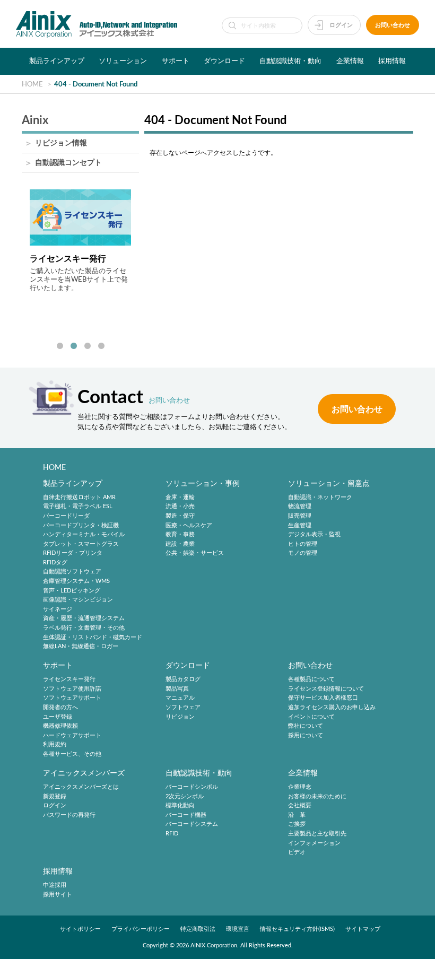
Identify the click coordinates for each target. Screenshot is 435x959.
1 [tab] (60, 346)
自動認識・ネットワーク (320, 497)
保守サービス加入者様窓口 (323, 698)
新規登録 (54, 796)
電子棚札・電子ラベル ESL (77, 507)
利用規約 (54, 745)
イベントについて (311, 717)
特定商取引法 (197, 929)
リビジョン (180, 717)
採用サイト (57, 894)
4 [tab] (101, 346)
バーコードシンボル (192, 787)
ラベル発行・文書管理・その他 (84, 628)
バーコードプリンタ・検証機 (81, 525)
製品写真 (177, 689)
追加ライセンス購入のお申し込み (332, 707)
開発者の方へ (60, 707)
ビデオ (297, 852)
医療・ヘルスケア (189, 525)
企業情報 (350, 61)
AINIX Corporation (213, 945)
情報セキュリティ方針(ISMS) (297, 929)
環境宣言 (237, 929)
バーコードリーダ (66, 516)
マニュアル (180, 698)
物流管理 (299, 507)
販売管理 (299, 516)
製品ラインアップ (56, 61)
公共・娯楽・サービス (195, 553)
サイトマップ (362, 929)
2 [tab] (73, 346)
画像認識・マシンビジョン (78, 600)
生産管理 (299, 525)
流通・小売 (180, 507)
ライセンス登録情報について (326, 689)
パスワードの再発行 (69, 815)
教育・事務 (180, 534)
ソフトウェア (183, 707)
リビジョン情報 (61, 143)
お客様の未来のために (317, 796)
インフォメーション (314, 843)
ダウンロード (224, 61)
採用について (305, 735)
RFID (172, 833)
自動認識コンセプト (68, 163)
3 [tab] (87, 346)
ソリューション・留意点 (329, 483)
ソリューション (123, 61)
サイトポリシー (80, 929)
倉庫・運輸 (180, 497)
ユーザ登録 (57, 717)
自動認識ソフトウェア (72, 572)
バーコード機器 (186, 815)
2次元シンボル (185, 796)
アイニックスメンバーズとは (81, 787)
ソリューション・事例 (203, 483)
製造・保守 (180, 516)
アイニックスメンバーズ (84, 773)
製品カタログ (183, 679)
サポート (175, 61)
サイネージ (57, 609)
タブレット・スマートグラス (81, 544)
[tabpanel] (80, 240)
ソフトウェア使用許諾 (72, 689)
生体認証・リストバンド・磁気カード (92, 637)
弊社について (305, 726)
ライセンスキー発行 (69, 679)
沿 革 (297, 815)
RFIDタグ (55, 562)
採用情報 (392, 61)
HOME (54, 468)
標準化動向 (180, 805)
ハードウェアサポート (72, 735)
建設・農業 (180, 544)
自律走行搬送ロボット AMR (79, 497)
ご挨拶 (297, 824)
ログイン (341, 25)
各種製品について (311, 679)
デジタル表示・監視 (314, 534)
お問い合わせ (392, 25)
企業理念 (299, 787)
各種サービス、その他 (72, 754)
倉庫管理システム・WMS (76, 581)
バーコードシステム (192, 824)
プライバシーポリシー (140, 929)
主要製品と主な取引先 (317, 833)
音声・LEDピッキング (71, 591)
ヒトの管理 (302, 544)
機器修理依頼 (60, 726)
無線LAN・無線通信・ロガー (80, 646)
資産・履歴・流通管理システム (84, 619)
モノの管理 (302, 553)
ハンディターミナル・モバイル (84, 534)
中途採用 (54, 885)
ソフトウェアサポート (72, 698)
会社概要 (299, 805)
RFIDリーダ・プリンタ (72, 553)
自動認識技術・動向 (290, 61)
